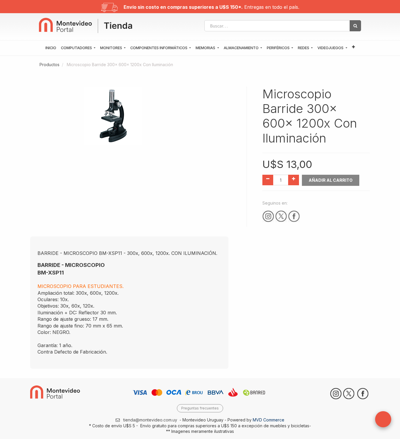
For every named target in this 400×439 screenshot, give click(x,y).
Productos (49, 64)
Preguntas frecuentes (200, 408)
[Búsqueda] (355, 25)
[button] (353, 47)
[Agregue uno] (293, 180)
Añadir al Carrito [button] (331, 180)
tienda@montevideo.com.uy (150, 419)
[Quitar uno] (267, 180)
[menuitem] (51, 48)
